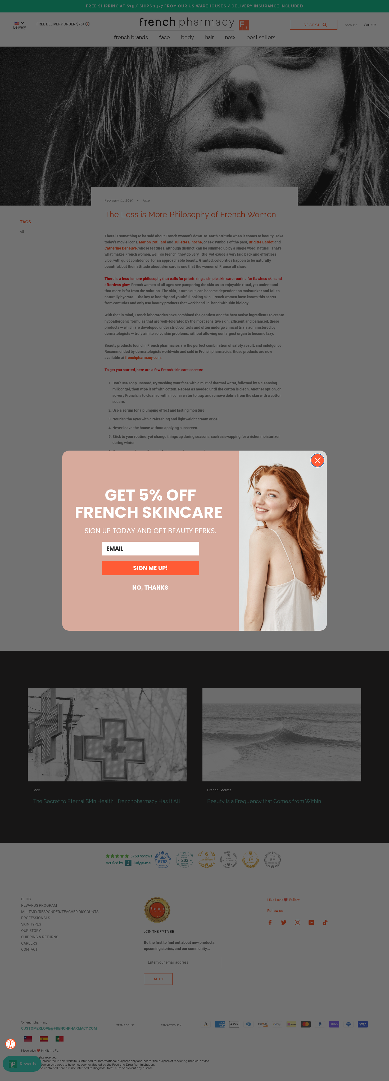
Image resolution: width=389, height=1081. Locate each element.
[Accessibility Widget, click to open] (10, 1044)
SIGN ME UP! (150, 568)
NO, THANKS (150, 588)
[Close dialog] (317, 460)
